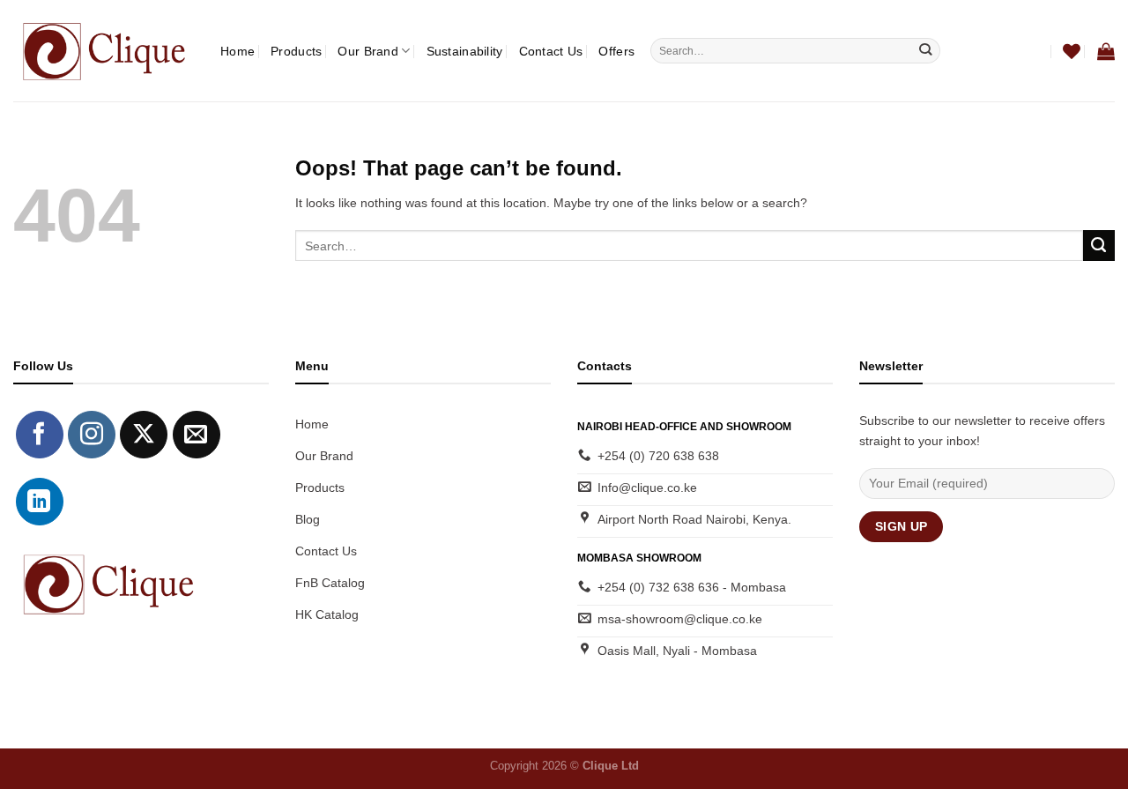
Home (237, 51)
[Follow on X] (143, 434)
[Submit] (925, 50)
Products (296, 51)
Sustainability (465, 51)
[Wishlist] (1071, 51)
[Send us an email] (196, 434)
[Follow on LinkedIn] (39, 501)
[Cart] (1106, 51)
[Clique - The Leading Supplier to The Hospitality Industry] (103, 50)
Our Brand (368, 51)
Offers (616, 51)
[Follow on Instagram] (91, 434)
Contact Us (551, 51)
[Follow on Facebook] (39, 434)
